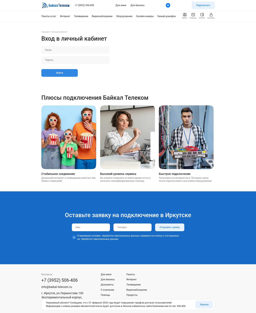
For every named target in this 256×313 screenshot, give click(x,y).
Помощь (105, 295)
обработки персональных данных (120, 235)
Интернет (131, 279)
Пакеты (130, 274)
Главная (45, 32)
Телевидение (133, 284)
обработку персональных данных (99, 239)
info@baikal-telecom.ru (56, 287)
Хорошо (204, 304)
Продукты (131, 295)
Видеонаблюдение (136, 289)
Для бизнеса (137, 5)
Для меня (121, 5)
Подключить (203, 5)
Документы (107, 284)
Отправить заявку (170, 227)
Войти (59, 72)
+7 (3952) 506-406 (84, 5)
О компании (107, 289)
